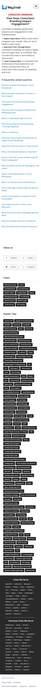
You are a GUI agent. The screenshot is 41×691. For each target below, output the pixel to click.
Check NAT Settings (11, 349)
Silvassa (24, 611)
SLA (21, 535)
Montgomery (9, 625)
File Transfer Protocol (21, 420)
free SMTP (8, 424)
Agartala (15, 608)
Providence (8, 661)
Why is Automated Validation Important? (19, 151)
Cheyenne (26, 670)
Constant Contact (10, 352)
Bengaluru (27, 584)
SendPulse (16, 527)
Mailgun (16, 479)
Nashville (8, 664)
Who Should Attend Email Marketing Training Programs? (17, 125)
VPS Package (21, 305)
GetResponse (9, 428)
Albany (31, 652)
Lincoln (14, 649)
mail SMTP (8, 471)
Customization (26, 368)
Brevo (21, 329)
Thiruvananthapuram (12, 599)
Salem (19, 658)
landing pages (21, 293)
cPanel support (9, 357)
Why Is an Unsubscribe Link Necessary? (19, 182)
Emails (30, 416)
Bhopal (23, 599)
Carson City (23, 649)
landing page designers (12, 444)
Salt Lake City (24, 664)
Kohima (22, 602)
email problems (24, 408)
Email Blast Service (10, 396)
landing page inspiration (12, 452)
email (6, 388)
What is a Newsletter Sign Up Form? (17, 118)
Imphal (30, 599)
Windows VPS (30, 570)
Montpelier (8, 667)
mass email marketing (28, 495)
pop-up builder (9, 515)
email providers (9, 412)
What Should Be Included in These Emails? (20, 146)
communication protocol (28, 349)
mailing (24, 479)
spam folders (9, 550)
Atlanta (7, 634)
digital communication (12, 376)
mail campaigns (9, 467)
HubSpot (7, 436)
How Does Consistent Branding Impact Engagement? (18, 103)
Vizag (22, 587)
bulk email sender (10, 341)
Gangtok (25, 605)
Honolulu (15, 634)
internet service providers (13, 440)
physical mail (25, 511)
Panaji (20, 593)
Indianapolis (9, 637)
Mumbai (7, 587)
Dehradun (8, 611)
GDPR (24, 424)
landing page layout (11, 455)
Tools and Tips (9, 305)
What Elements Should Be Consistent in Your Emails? (18, 94)
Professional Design (11, 519)
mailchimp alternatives (12, 475)
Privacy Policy (6, 682)
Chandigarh (9, 596)
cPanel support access (24, 357)
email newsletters (10, 408)
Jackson (16, 646)
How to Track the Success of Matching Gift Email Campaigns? (20, 158)
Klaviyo (26, 440)
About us (32, 686)
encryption (8, 420)
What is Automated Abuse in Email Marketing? (17, 175)
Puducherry (17, 614)
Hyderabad (17, 584)
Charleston (8, 670)
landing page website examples (15, 459)
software (19, 547)
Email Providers (9, 293)
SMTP (27, 535)
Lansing (24, 643)
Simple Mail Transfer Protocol (14, 531)
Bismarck (15, 655)
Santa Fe (23, 652)
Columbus (24, 655)
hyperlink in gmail (18, 436)
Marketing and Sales (11, 297)
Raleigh (7, 655)
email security (21, 412)
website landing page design (14, 570)
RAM (30, 519)
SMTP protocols (10, 543)
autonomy (17, 325)
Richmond (18, 667)
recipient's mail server (11, 523)
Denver (26, 628)
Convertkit (22, 352)
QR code (23, 519)
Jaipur (18, 605)
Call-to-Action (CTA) (11, 345)
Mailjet (29, 483)
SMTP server (8, 547)
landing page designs (11, 448)
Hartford (8, 631)
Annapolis (8, 643)
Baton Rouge (18, 640)
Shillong (7, 602)
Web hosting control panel (22, 566)
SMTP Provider (22, 301)
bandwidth (26, 325)
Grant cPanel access (29, 428)
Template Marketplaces (12, 555)
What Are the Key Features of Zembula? (19, 221)
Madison (17, 670)
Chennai (7, 608)
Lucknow (24, 608)
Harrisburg (27, 658)
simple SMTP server (11, 535)
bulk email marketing (11, 333)
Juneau (18, 625)
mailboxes (17, 471)
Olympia (26, 667)
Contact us (23, 686)
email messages (23, 404)
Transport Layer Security (23, 558)
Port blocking (21, 515)
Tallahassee (24, 631)
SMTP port (31, 539)
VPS (6, 562)
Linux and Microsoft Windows (26, 463)
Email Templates (20, 416)
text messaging (28, 555)
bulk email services (24, 341)
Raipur (14, 593)
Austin (16, 664)
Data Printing (15, 372)
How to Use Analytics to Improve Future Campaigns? (19, 197)
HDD (31, 432)
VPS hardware (14, 562)
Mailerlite (7, 479)
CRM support (14, 368)
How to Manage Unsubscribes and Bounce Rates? (20, 189)
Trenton (16, 652)
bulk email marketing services (14, 337)
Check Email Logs (26, 345)
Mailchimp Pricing (27, 475)
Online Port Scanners (11, 511)
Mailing (32, 293)
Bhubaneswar (9, 605)
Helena (7, 649)
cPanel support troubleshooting (15, 364)
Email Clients (22, 400)
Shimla (17, 596)
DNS (6, 380)
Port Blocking (25, 297)
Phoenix (25, 625)
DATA (6, 372)
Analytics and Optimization (24, 321)
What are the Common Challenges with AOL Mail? (20, 214)
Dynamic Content (27, 380)
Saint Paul (8, 646)
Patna (7, 593)
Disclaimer (17, 682)
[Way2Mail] (11, 5)
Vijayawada (29, 587)
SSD (17, 550)
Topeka (28, 637)
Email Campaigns (10, 400)
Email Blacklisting (10, 289)
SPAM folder (28, 547)
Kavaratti (8, 614)
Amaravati (14, 590)
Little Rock (8, 628)
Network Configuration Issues (14, 507)
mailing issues (9, 483)
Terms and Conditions (9, 686)
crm (6, 368)
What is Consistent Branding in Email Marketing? (18, 86)
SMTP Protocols (10, 301)
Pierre (25, 661)
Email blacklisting (28, 392)
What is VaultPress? (10, 132)
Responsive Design (27, 523)
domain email (14, 380)
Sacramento (18, 628)
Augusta (27, 640)
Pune (7, 590)
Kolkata (15, 587)
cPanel (21, 285)
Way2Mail (7, 566)
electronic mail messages (23, 384)
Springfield (30, 634)
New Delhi (8, 584)
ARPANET (7, 325)
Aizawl (15, 602)
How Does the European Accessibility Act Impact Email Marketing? (19, 139)
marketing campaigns (11, 495)
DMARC (30, 376)
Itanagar (22, 590)
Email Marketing (23, 289)
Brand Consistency (10, 329)
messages (8, 499)
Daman (16, 611)
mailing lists (20, 483)
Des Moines (19, 637)
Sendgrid (7, 527)
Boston (16, 643)
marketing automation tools (14, 491)
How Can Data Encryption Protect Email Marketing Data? (19, 111)
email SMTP (8, 416)
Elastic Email (8, 384)
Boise (22, 634)
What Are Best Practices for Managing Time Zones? (20, 167)
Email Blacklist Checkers (12, 392)
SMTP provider (22, 543)
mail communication (23, 467)
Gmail (18, 428)
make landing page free (12, 487)
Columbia (18, 661)
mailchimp (27, 471)
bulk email (29, 329)
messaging (17, 499)
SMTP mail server (19, 539)
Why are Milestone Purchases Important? (19, 226)
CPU (29, 364)
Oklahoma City (10, 658)
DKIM (23, 376)
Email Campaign (24, 396)
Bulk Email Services (10, 285)
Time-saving (8, 558)
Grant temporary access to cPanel (16, 432)
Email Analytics (15, 388)
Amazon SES (8, 321)
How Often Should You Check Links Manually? (16, 205)
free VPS (17, 424)
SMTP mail (8, 539)
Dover (15, 631)
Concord (8, 652)
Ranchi (24, 596)
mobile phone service (11, 503)
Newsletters (30, 507)
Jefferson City (26, 646)
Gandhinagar (29, 593)
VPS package (26, 562)
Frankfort (8, 640)
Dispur (30, 590)
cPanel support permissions (13, 360)
